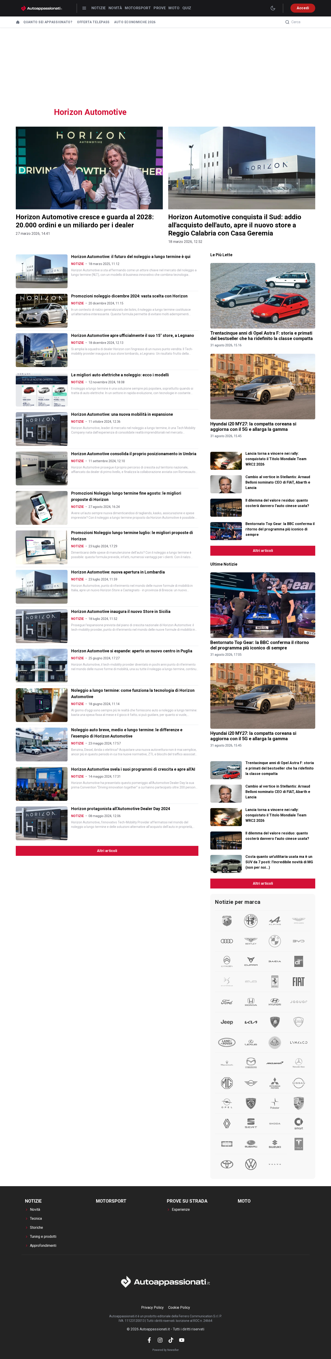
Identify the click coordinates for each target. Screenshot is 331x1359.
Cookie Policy (179, 1307)
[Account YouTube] (181, 1340)
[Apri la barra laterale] (84, 8)
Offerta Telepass (93, 22)
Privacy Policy (152, 1307)
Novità (115, 8)
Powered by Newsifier (165, 1350)
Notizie (98, 8)
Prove (160, 8)
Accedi (303, 8)
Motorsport (138, 8)
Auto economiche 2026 (135, 22)
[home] (18, 22)
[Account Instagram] (160, 1340)
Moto (174, 8)
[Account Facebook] (149, 1340)
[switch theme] (273, 8)
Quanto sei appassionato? (48, 22)
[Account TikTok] (171, 1340)
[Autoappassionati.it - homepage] (42, 8)
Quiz (186, 8)
